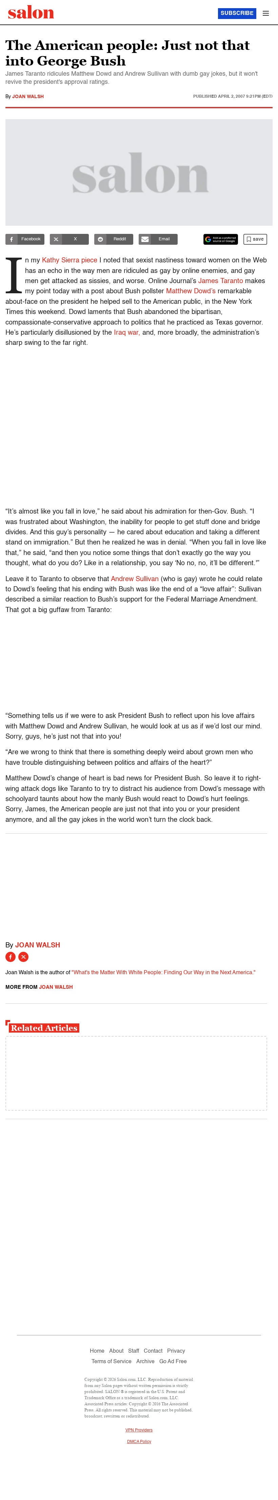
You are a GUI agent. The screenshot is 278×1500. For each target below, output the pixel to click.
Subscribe (237, 13)
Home (97, 1351)
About (116, 1351)
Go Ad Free (173, 1362)
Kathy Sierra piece (69, 260)
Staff (133, 1351)
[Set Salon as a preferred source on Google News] (220, 239)
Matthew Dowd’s (191, 291)
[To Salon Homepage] (31, 12)
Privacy (176, 1351)
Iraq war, (127, 333)
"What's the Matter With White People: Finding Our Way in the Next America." (164, 973)
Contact (153, 1351)
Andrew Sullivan (135, 579)
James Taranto (220, 281)
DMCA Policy (139, 1442)
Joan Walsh (28, 96)
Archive (145, 1362)
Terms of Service (112, 1362)
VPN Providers (139, 1430)
